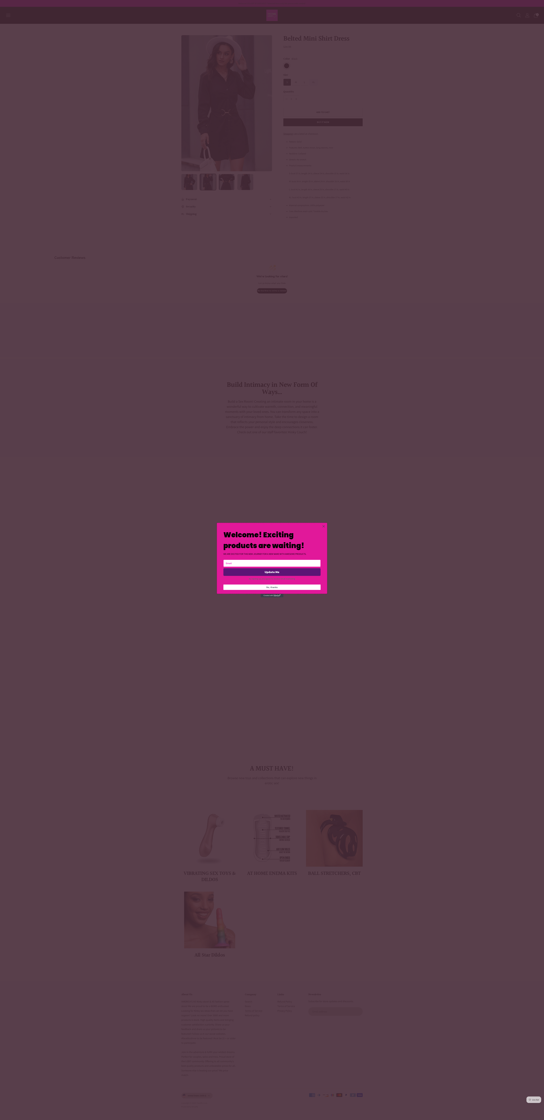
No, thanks (272, 587)
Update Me (272, 572)
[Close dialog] (323, 526)
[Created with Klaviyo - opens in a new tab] (272, 595)
